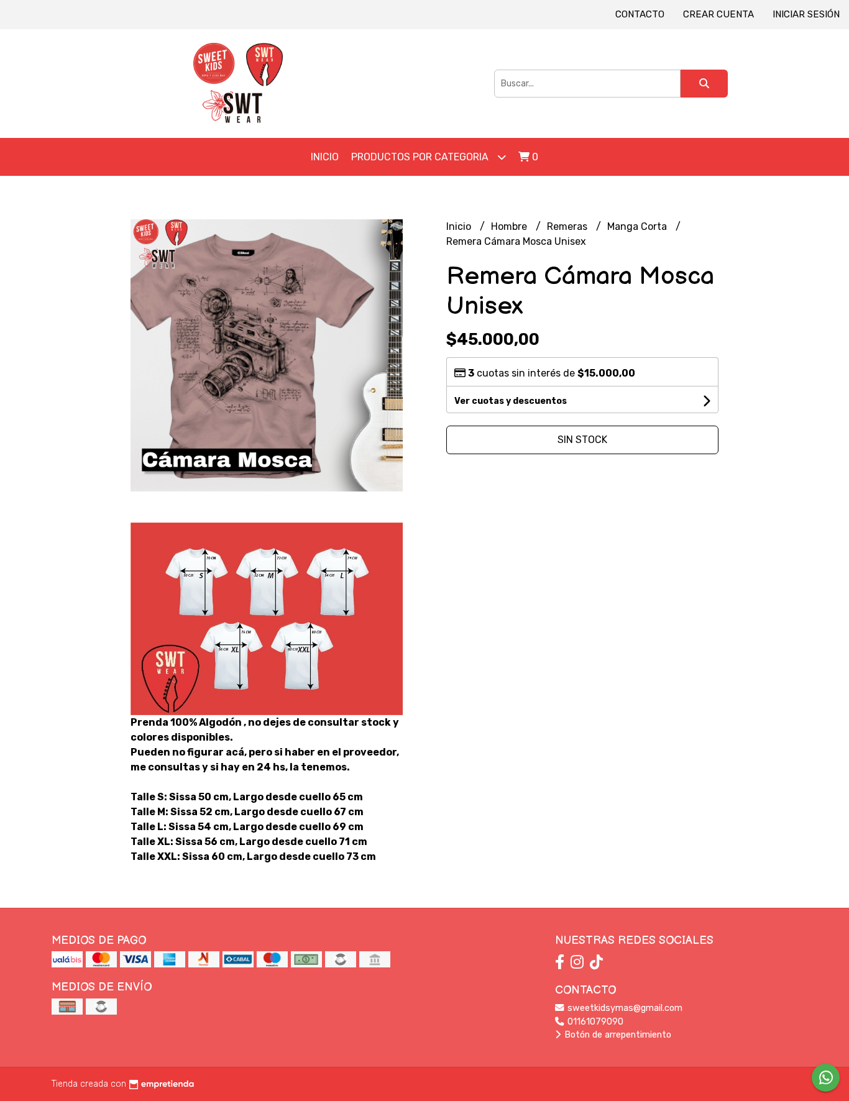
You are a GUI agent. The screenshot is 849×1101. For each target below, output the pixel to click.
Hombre (510, 226)
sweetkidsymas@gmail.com (623, 1008)
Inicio (325, 157)
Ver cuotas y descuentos (510, 401)
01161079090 (594, 1021)
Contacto (639, 14)
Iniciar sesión (806, 14)
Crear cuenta (718, 14)
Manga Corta (638, 226)
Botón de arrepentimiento (616, 1035)
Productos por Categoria (421, 157)
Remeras (568, 226)
